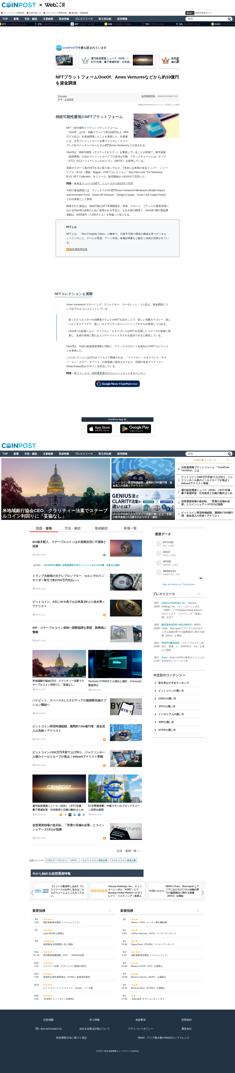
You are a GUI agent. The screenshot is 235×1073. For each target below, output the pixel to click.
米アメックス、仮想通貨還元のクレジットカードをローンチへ (110, 373)
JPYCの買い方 (167, 706)
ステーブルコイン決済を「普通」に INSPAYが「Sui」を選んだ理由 (182, 646)
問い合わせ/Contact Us (48, 1028)
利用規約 (186, 1019)
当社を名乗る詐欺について (94, 1028)
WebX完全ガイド (203, 13)
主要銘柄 (48, 18)
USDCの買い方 (167, 698)
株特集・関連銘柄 (80, 13)
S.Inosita (62, 96)
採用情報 (122, 18)
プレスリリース (84, 18)
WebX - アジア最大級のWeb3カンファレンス (163, 1037)
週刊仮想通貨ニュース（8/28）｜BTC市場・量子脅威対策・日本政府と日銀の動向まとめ (58, 807)
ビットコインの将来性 (14, 13)
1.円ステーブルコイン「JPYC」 (62, 860)
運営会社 (186, 1028)
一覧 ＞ (228, 460)
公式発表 (69, 99)
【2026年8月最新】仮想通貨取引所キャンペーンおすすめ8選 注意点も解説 (81, 565)
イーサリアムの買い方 (171, 714)
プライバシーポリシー (140, 1028)
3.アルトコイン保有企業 (124, 860)
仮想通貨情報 (148, 96)
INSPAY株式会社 (170, 642)
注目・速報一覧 (127, 851)
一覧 (198, 594)
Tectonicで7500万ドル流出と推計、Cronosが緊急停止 (115, 683)
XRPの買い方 (166, 722)
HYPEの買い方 (167, 730)
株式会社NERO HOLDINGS (176, 624)
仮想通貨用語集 (78, 249)
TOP (5, 18)
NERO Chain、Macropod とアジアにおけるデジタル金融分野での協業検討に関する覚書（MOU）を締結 (182, 891)
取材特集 (64, 18)
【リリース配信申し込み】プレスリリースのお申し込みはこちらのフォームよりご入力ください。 (67, 891)
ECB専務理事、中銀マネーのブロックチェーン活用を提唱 (114, 807)
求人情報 (94, 1019)
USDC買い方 (35, 13)
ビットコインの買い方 (171, 690)
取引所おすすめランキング (173, 682)
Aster (164, 657)
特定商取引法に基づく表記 (71, 1037)
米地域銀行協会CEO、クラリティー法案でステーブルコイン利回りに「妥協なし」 (58, 682)
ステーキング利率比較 (56, 13)
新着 (16, 18)
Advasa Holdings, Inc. (173, 602)
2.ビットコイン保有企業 (95, 860)
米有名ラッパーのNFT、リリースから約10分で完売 (103, 183)
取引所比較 (105, 18)
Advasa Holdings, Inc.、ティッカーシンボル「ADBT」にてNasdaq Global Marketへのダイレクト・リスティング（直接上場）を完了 (182, 610)
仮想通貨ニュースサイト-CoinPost (124, 1051)
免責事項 (140, 1019)
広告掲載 (48, 1019)
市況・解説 (30, 18)
